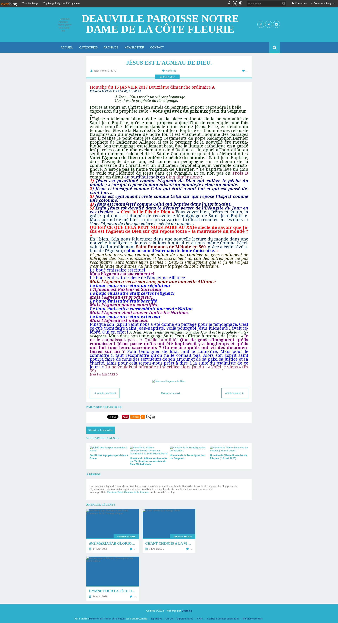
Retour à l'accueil (170, 393)
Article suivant (233, 393)
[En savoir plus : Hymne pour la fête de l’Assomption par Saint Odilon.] (112, 579)
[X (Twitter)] (235, 3)
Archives (111, 47)
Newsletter (134, 47)
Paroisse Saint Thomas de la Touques (128, 492)
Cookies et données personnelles (223, 619)
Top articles (156, 619)
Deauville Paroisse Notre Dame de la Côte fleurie (160, 23)
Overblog (187, 610)
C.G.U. (200, 619)
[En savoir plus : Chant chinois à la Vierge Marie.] (169, 531)
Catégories (88, 47)
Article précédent (106, 393)
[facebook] (229, 3)
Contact (157, 47)
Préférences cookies (253, 619)
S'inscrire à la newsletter (100, 430)
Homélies (171, 70)
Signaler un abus (185, 619)
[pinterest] (241, 3)
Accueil (67, 47)
